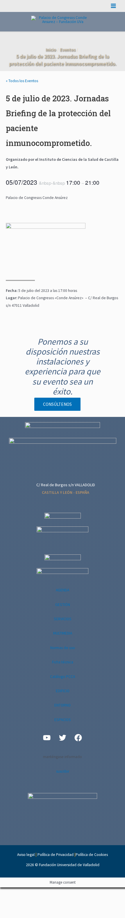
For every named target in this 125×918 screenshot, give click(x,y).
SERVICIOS (63, 618)
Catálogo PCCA (62, 676)
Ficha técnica (62, 662)
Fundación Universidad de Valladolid (69, 864)
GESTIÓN (62, 604)
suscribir (62, 771)
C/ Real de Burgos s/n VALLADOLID (65, 484)
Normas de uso (62, 647)
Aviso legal (26, 854)
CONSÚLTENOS (57, 404)
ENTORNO (62, 705)
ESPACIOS (62, 719)
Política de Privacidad (56, 854)
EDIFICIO (62, 690)
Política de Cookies (92, 854)
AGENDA (62, 590)
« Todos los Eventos (22, 80)
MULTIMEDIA (62, 633)
